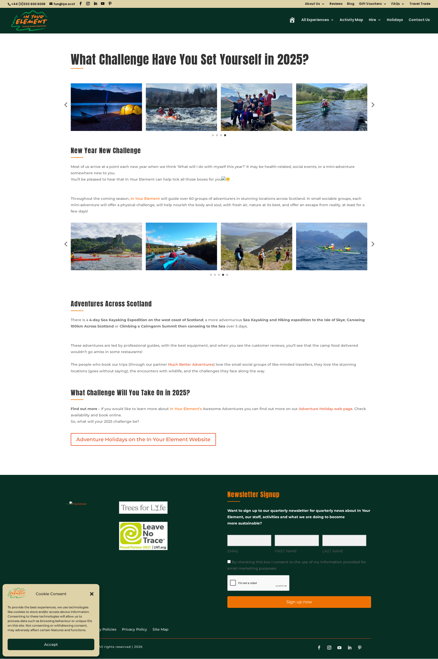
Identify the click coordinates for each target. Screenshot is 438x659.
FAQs (395, 4)
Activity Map (351, 20)
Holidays (395, 20)
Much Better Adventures (190, 364)
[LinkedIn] (95, 4)
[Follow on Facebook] (319, 648)
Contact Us (419, 20)
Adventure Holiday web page (326, 408)
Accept (51, 644)
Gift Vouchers (370, 4)
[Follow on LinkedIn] (349, 648)
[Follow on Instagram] (329, 648)
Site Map (161, 630)
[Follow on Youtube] (339, 648)
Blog (350, 4)
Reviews (336, 4)
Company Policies (100, 630)
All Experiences (315, 20)
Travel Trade (419, 4)
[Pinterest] (110, 4)
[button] (91, 593)
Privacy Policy (134, 630)
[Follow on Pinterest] (360, 648)
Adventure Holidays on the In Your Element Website (143, 439)
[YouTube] (102, 4)
